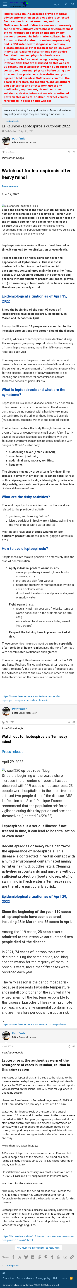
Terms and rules (25, 1278)
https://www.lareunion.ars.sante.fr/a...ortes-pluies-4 (34, 1024)
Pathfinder (10, 131)
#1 (74, 151)
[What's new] (65, 4)
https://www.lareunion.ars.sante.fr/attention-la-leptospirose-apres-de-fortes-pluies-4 (31, 698)
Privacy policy (43, 1278)
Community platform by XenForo (31, 1285)
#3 (74, 1046)
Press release (10, 186)
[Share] (69, 152)
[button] (4, 1273)
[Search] (72, 4)
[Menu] (5, 4)
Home (64, 1278)
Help (55, 1278)
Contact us (8, 1278)
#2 (74, 722)
